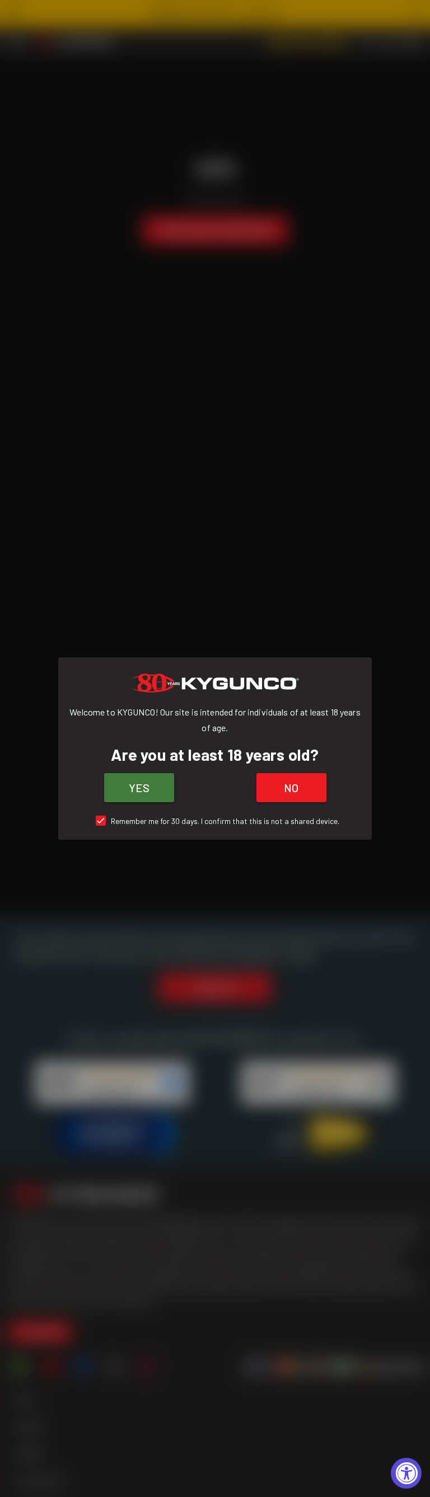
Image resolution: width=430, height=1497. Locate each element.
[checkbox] (215, 821)
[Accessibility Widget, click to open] (406, 1473)
